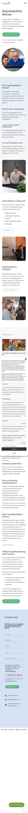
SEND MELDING (11, 686)
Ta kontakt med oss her (9, 503)
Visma (4, 564)
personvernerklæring (11, 681)
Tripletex (20, 562)
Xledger (18, 564)
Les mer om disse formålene (10, 446)
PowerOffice (10, 564)
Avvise (14, 453)
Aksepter (14, 449)
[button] (26, 359)
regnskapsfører (6, 94)
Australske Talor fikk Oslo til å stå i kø (14, 354)
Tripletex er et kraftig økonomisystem (13, 276)
